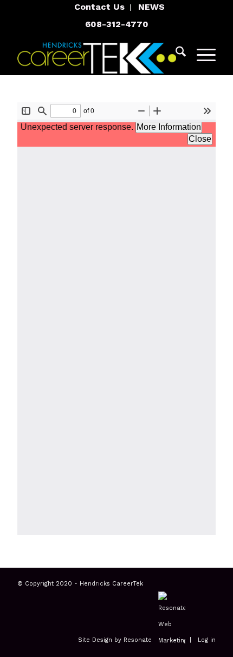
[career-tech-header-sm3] (96, 53)
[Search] (175, 53)
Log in (207, 640)
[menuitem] (100, 7)
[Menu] (201, 53)
